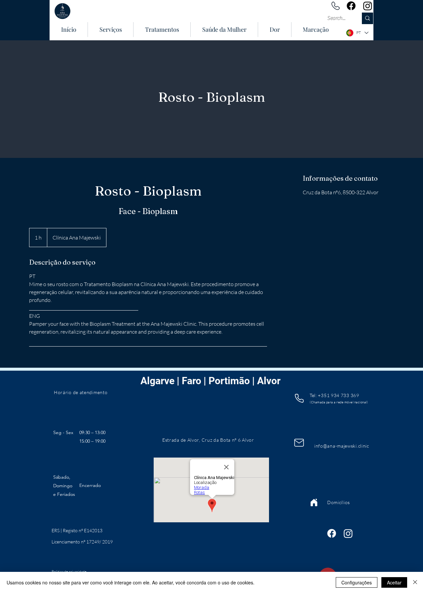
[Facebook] (351, 6)
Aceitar (394, 582)
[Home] (314, 502)
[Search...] (367, 18)
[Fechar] (415, 582)
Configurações (356, 582)
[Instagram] (367, 6)
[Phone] (299, 398)
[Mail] (299, 442)
